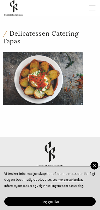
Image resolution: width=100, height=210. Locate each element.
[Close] (94, 165)
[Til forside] (11, 7)
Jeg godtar (50, 201)
